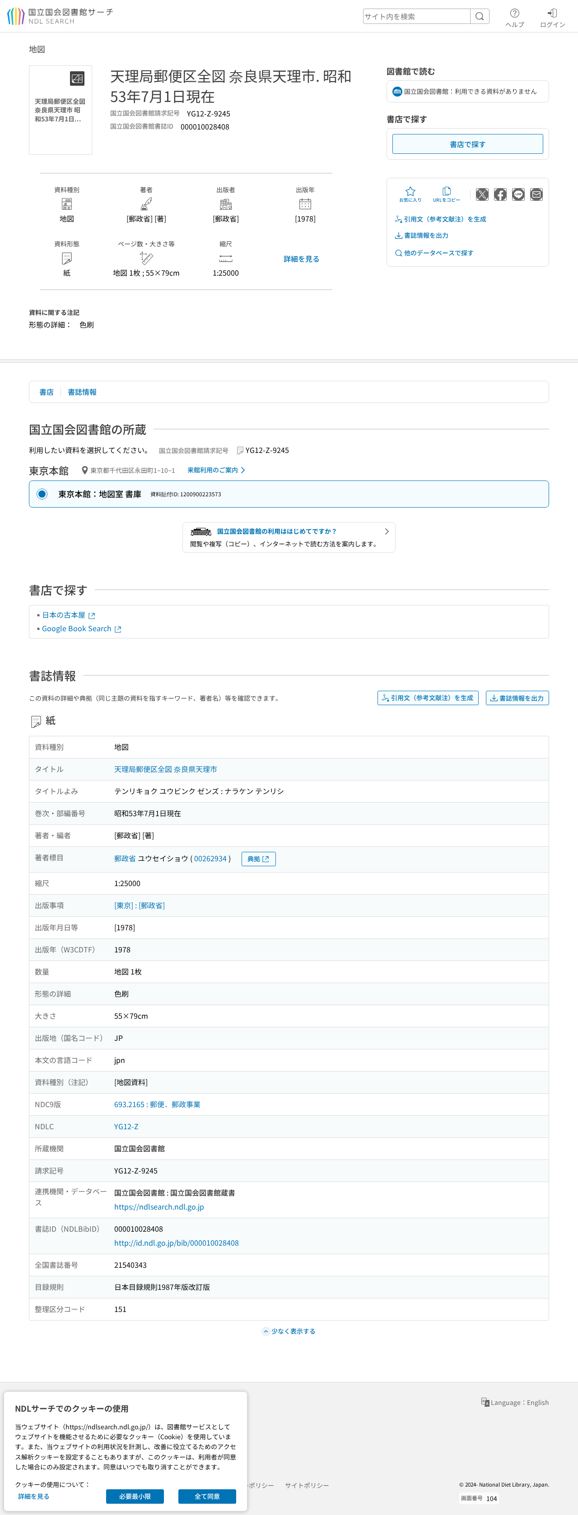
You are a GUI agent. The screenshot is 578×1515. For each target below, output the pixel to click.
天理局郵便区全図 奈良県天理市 (165, 768)
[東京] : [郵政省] (139, 905)
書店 (46, 391)
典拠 (253, 858)
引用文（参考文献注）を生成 (445, 218)
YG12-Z (126, 1126)
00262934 (210, 858)
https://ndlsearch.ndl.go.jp (159, 1206)
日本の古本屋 (64, 614)
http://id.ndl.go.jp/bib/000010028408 (176, 1242)
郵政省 (125, 858)
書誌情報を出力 (426, 235)
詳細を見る (302, 258)
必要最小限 (135, 1496)
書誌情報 (82, 391)
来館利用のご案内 (212, 469)
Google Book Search (77, 628)
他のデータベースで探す (439, 252)
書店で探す (468, 144)
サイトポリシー (307, 1485)
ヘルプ (514, 24)
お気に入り (410, 199)
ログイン (552, 24)
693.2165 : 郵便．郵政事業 (157, 1104)
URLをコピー (446, 199)
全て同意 (207, 1496)
